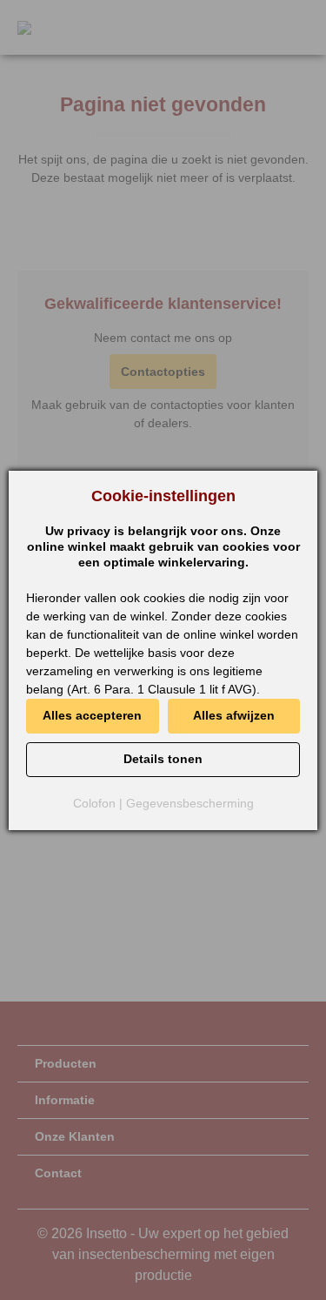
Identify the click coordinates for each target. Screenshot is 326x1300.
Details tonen (163, 759)
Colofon (94, 803)
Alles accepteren (92, 715)
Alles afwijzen (234, 715)
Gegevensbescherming (190, 803)
